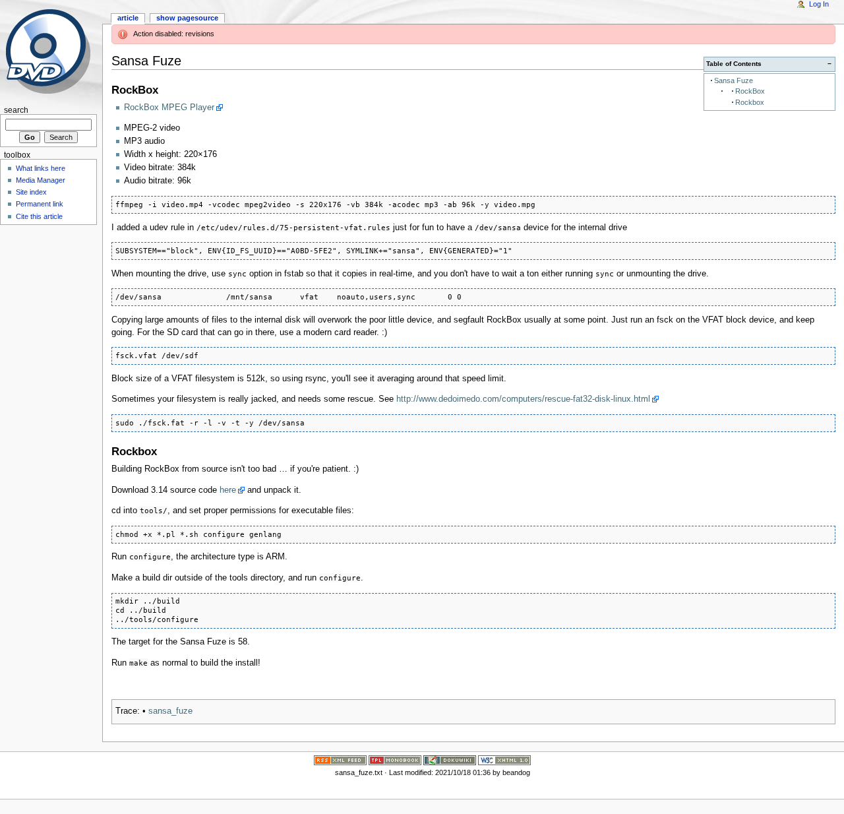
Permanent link (39, 204)
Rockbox (749, 102)
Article (127, 18)
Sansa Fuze (733, 80)
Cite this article (39, 216)
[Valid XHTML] (504, 759)
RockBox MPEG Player (169, 107)
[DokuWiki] (449, 759)
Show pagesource (187, 18)
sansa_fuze (170, 711)
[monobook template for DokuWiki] (395, 759)
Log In (819, 4)
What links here (40, 168)
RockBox (750, 91)
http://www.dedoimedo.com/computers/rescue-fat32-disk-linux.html (523, 399)
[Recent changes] (340, 759)
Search (16, 110)
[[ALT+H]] (51, 51)
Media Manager (40, 180)
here (228, 490)
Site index (31, 192)
